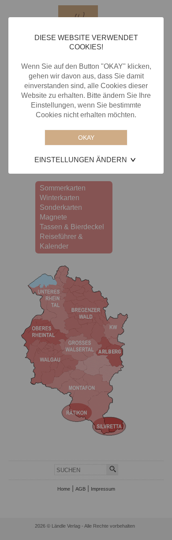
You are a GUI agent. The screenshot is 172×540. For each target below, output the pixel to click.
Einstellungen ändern (80, 160)
